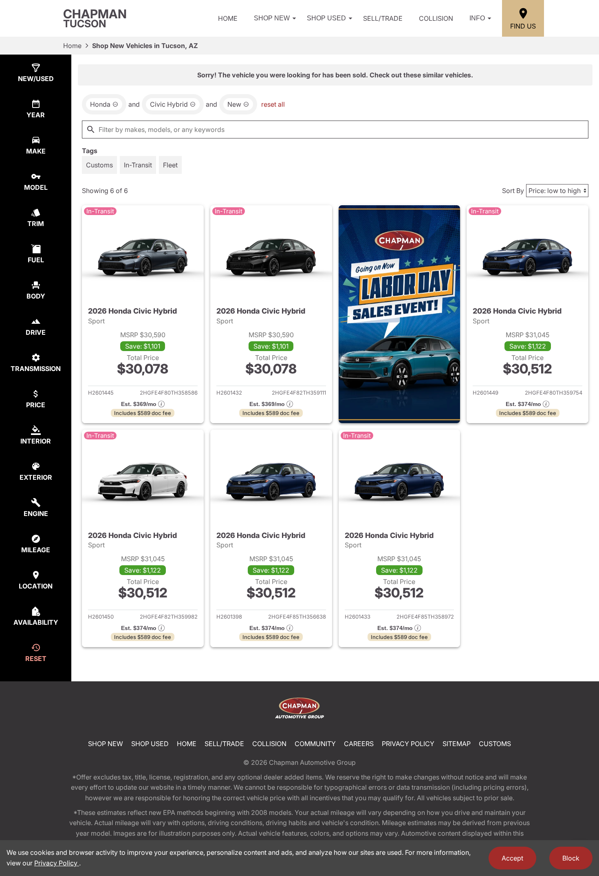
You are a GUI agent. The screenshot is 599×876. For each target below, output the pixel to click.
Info (477, 18)
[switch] (99, 165)
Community (315, 744)
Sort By (513, 191)
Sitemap (457, 744)
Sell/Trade (383, 18)
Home (228, 18)
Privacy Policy (408, 744)
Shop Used (326, 18)
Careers (359, 744)
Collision (436, 18)
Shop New (272, 18)
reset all (273, 104)
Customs (495, 744)
